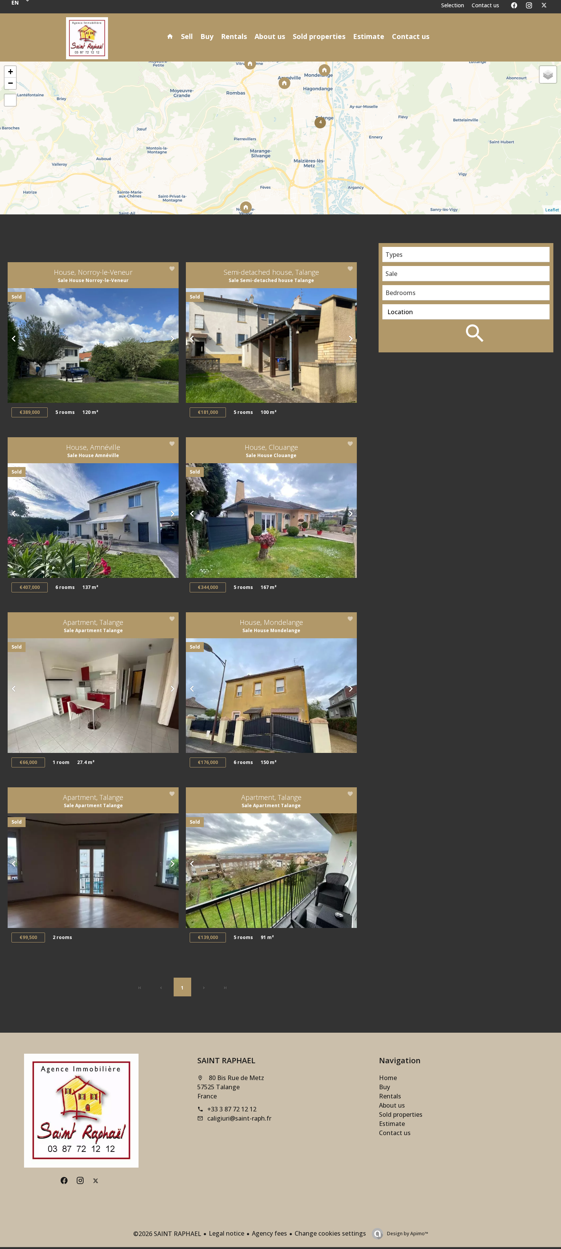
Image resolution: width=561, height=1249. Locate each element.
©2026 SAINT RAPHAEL (167, 1234)
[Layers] (548, 74)
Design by (407, 1233)
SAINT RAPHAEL (226, 1060)
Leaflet (552, 209)
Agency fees (269, 1233)
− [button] (10, 83)
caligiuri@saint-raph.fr (239, 1118)
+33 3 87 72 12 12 (231, 1109)
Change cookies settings (330, 1233)
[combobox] (466, 254)
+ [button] (10, 71)
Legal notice (226, 1233)
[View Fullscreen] (10, 100)
